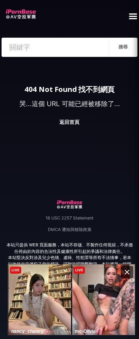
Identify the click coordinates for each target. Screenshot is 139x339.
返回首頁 (69, 122)
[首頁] (21, 12)
